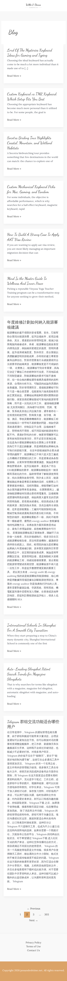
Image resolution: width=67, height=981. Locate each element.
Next (33, 920)
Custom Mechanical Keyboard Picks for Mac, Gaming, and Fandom (31, 189)
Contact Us (33, 950)
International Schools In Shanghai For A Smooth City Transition (31, 628)
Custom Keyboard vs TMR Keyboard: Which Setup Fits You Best (32, 96)
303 (46, 914)
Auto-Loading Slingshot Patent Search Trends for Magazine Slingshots (28, 674)
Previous (33, 908)
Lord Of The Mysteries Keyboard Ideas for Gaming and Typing (29, 53)
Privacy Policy (33, 942)
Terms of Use (33, 946)
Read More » (14, 76)
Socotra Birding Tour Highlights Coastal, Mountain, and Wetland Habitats (29, 142)
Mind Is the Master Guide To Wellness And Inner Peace (27, 281)
